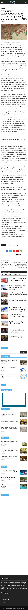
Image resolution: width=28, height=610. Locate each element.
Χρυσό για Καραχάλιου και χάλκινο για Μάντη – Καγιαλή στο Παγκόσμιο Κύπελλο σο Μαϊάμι (20, 265)
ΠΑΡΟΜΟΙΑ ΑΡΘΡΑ (6, 272)
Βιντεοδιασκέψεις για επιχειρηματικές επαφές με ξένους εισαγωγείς (16, 330)
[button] (26, 2)
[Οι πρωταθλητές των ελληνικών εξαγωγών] (4, 302)
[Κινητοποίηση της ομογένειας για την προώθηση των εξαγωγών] (4, 287)
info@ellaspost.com (5, 602)
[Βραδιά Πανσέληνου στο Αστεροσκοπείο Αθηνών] (4, 338)
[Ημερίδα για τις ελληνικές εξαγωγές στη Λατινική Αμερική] (4, 294)
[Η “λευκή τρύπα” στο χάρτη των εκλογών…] (23, 369)
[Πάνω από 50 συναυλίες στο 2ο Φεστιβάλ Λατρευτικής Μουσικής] (23, 414)
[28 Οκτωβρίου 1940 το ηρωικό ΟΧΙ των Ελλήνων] (23, 362)
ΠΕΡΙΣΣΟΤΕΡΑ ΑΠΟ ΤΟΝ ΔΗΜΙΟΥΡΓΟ (11, 274)
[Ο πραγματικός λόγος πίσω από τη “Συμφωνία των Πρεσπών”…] (23, 376)
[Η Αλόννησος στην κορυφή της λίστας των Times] (23, 486)
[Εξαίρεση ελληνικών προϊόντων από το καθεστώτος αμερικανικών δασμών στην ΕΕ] (23, 450)
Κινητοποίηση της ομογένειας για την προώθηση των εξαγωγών (17, 287)
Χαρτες (16, 245)
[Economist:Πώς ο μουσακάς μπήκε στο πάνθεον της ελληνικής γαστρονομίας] (23, 443)
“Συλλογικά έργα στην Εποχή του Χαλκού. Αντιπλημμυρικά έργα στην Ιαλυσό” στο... (9, 429)
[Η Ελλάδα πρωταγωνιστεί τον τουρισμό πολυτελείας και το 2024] (23, 472)
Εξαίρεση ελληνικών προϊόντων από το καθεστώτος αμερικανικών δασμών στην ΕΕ (9, 450)
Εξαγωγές (2, 8)
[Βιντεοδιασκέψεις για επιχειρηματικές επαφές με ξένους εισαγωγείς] (4, 330)
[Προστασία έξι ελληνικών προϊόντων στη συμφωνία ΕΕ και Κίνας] (23, 458)
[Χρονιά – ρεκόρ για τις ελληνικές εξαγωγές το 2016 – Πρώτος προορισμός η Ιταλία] (4, 309)
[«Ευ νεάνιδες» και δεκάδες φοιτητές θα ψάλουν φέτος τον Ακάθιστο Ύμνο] (23, 421)
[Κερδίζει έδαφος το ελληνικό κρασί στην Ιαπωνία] (4, 323)
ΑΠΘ (8, 245)
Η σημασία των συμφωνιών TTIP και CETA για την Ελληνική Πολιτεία (6, 265)
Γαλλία (12, 245)
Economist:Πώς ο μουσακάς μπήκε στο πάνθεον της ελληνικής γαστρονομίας (9, 443)
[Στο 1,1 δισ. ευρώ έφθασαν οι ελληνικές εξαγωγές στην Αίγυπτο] (4, 280)
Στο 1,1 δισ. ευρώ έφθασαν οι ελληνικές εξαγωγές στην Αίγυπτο (17, 280)
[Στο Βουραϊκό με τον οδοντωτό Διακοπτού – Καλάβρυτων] (23, 479)
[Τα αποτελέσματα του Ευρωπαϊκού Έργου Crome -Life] (4, 316)
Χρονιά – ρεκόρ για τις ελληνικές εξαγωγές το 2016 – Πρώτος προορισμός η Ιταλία (17, 309)
